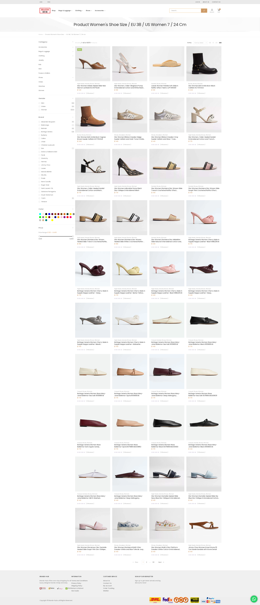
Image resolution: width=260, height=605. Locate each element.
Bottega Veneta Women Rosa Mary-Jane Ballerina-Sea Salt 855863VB (165, 343)
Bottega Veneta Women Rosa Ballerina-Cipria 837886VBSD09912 (127, 446)
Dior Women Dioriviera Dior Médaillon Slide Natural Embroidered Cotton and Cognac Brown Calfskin (166, 241)
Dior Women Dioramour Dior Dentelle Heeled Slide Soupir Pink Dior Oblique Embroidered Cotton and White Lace (91, 549)
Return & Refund (77, 588)
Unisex (41, 82)
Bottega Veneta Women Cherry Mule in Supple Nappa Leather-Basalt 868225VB (92, 344)
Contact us (216, 2)
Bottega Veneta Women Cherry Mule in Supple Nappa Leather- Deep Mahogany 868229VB (92, 293)
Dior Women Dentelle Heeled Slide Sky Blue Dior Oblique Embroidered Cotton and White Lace (203, 498)
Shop (53, 11)
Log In (198, 2)
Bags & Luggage (64, 11)
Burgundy (59, 214)
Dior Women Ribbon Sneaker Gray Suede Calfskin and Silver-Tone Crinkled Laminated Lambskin (164, 139)
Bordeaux (53, 214)
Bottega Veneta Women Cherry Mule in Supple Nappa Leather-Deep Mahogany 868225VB (203, 293)
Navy (56, 217)
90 (153, 562)
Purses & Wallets (44, 73)
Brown (56, 214)
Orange (59, 217)
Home (41, 34)
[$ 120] (39, 236)
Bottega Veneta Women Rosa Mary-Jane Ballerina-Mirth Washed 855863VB (91, 498)
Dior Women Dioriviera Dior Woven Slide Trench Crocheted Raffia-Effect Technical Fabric (166, 190)
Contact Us (107, 583)
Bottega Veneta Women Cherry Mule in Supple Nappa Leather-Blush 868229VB (203, 240)
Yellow (53, 220)
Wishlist (106, 591)
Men (40, 69)
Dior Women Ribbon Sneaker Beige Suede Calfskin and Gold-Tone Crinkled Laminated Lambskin (129, 139)
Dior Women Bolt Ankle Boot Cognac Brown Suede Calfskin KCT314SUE (91, 138)
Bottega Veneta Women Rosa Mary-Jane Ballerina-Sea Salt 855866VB (91, 394)
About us (206, 2)
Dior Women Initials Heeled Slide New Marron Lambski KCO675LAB (91, 87)
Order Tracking (108, 588)
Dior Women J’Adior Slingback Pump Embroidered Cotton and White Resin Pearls (128, 88)
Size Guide (75, 591)
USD (41, 2)
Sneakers (122, 135)
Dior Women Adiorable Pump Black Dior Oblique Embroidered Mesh (128, 189)
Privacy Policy (76, 583)
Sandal (87, 84)
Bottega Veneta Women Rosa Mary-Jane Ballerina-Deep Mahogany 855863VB (128, 498)
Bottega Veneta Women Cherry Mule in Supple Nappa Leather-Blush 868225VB (166, 292)
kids (40, 64)
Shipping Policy (76, 586)
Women (41, 90)
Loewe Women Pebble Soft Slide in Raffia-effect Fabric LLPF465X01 (164, 87)
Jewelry (41, 60)
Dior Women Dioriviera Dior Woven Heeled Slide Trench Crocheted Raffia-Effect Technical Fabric (92, 241)
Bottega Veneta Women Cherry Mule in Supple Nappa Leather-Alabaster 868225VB (129, 344)
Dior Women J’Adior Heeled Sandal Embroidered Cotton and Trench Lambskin (202, 139)
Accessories (99, 11)
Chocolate (62, 214)
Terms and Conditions (79, 581)
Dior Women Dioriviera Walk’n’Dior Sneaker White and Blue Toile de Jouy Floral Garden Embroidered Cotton (128, 549)
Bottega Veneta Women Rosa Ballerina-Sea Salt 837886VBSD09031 (202, 394)
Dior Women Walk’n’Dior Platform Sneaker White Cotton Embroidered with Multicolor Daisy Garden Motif (165, 549)
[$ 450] (73, 236)
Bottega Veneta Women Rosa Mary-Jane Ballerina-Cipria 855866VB (128, 394)
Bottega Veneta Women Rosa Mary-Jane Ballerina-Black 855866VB (202, 343)
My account (107, 586)
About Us (106, 581)
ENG (49, 2)
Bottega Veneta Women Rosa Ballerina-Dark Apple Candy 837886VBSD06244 (89, 447)
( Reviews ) (90, 93)
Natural (53, 217)
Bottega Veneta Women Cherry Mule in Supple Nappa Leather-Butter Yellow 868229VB (129, 293)
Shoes (88, 11)
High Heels (80, 84)
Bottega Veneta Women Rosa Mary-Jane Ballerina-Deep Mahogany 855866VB (165, 395)
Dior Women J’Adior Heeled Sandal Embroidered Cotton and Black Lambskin (90, 190)
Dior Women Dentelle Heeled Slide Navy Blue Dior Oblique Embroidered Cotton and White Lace (165, 498)
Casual (153, 340)
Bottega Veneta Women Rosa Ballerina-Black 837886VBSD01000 (164, 446)
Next (160, 562)
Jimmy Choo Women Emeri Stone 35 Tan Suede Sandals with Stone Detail (202, 548)
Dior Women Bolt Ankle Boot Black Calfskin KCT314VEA (201, 87)
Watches (42, 86)
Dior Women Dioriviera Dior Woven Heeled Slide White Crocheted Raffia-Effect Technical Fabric (128, 241)
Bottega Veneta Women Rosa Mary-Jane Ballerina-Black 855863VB (202, 446)
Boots (190, 84)
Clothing (78, 11)
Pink (62, 217)
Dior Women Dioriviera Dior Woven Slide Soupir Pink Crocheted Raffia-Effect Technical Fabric (203, 190)
